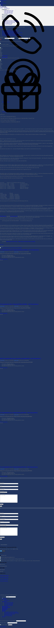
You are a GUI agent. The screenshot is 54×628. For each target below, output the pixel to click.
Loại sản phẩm (3, 518)
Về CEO (5, 7)
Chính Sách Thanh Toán (8, 10)
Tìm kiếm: (4, 596)
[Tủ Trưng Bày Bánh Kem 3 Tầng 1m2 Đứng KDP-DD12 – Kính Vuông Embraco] (21, 410)
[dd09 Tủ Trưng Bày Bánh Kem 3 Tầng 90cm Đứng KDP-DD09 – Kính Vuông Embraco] (21, 356)
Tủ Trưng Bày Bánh (6, 15)
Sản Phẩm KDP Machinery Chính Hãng (9, 34)
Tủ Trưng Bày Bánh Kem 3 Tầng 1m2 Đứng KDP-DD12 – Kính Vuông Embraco (19, 412)
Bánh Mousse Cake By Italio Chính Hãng (9, 30)
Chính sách (4, 9)
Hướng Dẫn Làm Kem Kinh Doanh (10, 20)
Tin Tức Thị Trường (8, 24)
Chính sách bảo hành (4, 579)
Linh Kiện (4, 18)
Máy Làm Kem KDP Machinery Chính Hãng (10, 33)
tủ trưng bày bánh (13, 216)
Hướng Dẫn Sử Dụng (8, 13)
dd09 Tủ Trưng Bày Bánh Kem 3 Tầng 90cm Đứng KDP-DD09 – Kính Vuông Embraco (20, 358)
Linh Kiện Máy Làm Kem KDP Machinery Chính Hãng (12, 32)
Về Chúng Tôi (6, 8)
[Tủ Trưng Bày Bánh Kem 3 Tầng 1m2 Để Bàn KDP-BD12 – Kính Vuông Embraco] (21, 302)
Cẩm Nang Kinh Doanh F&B (9, 22)
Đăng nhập (10, 624)
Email (1, 485)
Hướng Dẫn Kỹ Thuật (8, 23)
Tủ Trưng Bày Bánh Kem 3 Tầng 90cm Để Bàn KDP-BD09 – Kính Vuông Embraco (19, 249)
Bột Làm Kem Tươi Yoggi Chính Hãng (9, 31)
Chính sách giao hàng (4, 577)
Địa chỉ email (2, 515)
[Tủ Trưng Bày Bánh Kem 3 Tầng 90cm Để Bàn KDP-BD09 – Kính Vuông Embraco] (11, 247)
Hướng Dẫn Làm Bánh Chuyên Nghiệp (11, 21)
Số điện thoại (2, 488)
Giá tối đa (16, 38)
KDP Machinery (3, 216)
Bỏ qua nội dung (3, 0)
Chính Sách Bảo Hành (8, 12)
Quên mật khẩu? (3, 626)
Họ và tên (2, 512)
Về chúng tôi (2, 569)
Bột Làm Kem (5, 16)
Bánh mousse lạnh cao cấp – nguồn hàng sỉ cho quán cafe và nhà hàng (20, 241)
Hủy (1, 506)
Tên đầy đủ (2, 482)
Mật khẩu (3, 622)
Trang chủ (2, 27)
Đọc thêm (2, 244)
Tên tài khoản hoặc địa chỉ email (8, 620)
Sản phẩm (2, 491)
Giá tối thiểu (2, 38)
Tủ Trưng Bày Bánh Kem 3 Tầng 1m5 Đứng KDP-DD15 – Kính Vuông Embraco (19, 467)
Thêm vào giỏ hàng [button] (3, 259)
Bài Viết (3, 19)
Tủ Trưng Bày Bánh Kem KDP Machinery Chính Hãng (12, 35)
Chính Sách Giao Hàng (8, 11)
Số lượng (2, 521)
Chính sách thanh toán (4, 575)
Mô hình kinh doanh (3, 524)
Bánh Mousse (5, 17)
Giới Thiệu (4, 6)
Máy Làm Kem (5, 14)
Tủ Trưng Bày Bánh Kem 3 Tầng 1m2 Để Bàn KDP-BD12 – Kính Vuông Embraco (19, 304)
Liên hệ (3, 25)
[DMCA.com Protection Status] (2, 551)
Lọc (29, 38)
